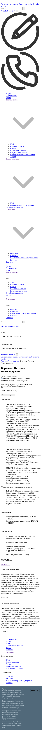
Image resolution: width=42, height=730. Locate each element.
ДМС (12, 144)
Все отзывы (5, 565)
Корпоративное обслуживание (22, 155)
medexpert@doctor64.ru (10, 326)
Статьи (13, 148)
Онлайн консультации (14, 207)
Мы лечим (10, 652)
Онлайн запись (25, 357)
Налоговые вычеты (18, 150)
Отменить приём (25, 4)
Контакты (9, 262)
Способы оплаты (17, 146)
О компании (11, 299)
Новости (13, 260)
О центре (14, 254)
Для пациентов (12, 272)
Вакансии (14, 256)
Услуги (8, 93)
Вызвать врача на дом (9, 4)
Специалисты (11, 96)
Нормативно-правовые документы (24, 258)
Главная (4, 361)
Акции (13, 157)
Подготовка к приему (19, 153)
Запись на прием (8, 395)
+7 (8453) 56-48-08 (8, 11)
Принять (35, 691)
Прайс (8, 98)
